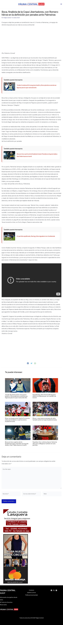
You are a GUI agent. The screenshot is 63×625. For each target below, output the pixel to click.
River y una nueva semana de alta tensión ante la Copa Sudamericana (45, 419)
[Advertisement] (31, 39)
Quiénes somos (31, 592)
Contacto (31, 590)
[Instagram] (56, 590)
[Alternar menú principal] (61, 4)
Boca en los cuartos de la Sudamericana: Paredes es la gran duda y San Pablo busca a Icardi (16, 443)
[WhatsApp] (35, 363)
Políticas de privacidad (31, 595)
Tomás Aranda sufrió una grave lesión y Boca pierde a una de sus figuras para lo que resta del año (16, 396)
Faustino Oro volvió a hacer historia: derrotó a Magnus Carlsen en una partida (45, 443)
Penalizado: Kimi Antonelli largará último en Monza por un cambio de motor (44, 396)
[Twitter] (31, 363)
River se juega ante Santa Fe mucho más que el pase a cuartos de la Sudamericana (17, 419)
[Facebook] (28, 363)
